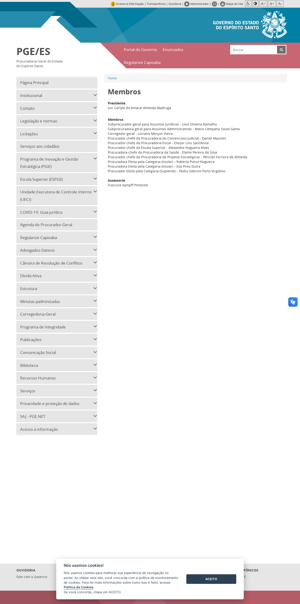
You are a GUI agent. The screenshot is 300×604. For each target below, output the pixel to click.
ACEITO (211, 579)
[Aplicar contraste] (255, 3)
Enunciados (173, 49)
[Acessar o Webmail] (215, 4)
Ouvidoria (175, 4)
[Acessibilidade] (248, 3)
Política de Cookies (78, 587)
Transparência (156, 4)
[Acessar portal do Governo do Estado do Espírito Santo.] (250, 24)
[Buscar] (281, 50)
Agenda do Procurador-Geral (46, 224)
